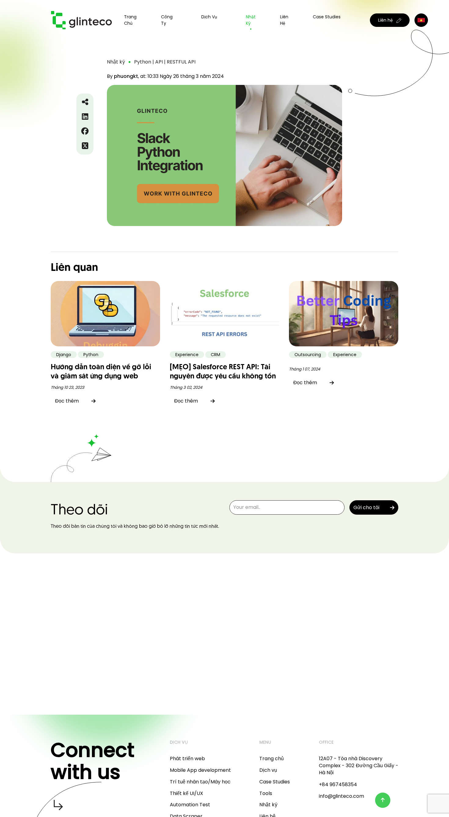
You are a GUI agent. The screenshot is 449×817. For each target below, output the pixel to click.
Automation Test (190, 804)
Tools (265, 793)
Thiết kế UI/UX (186, 793)
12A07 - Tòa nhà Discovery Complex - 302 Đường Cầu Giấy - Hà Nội (358, 765)
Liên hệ (284, 20)
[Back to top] (382, 800)
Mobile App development (200, 770)
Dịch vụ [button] (209, 17)
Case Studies (327, 17)
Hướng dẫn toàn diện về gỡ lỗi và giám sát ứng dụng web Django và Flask (101, 376)
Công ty (167, 20)
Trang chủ (130, 20)
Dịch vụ (268, 770)
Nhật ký (251, 20)
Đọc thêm (67, 400)
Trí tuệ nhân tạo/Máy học (200, 781)
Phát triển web (187, 758)
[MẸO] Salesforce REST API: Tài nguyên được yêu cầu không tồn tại (223, 376)
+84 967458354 (338, 784)
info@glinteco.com (341, 796)
